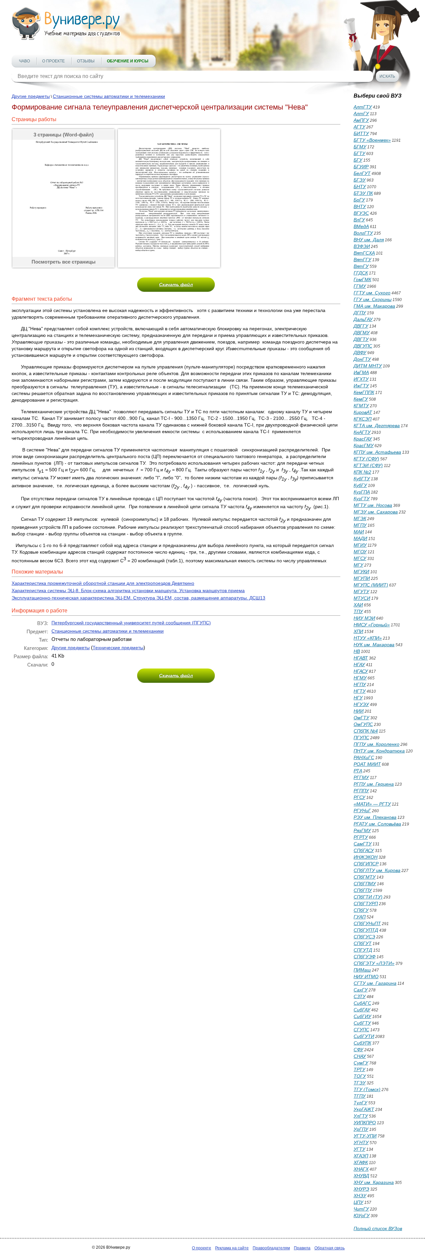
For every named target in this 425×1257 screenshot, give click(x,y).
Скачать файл (176, 284)
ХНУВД (361, 1175)
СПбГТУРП (366, 903)
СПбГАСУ (364, 850)
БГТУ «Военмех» (372, 140)
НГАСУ (361, 671)
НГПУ (360, 684)
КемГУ (361, 399)
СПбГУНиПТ (367, 923)
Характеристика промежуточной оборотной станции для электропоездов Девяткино (103, 583)
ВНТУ (360, 206)
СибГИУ (362, 1016)
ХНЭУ (360, 1195)
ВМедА (361, 226)
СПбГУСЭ (364, 936)
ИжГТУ (361, 385)
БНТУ (360, 186)
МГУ (358, 565)
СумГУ (361, 1062)
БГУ (358, 160)
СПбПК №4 (366, 731)
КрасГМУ (364, 445)
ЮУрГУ (362, 1215)
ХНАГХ (361, 1169)
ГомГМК (362, 279)
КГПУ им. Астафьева (377, 452)
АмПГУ (361, 120)
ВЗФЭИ (362, 246)
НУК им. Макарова (374, 644)
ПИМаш (362, 970)
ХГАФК (361, 1162)
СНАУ (360, 1056)
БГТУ (359, 153)
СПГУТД (363, 950)
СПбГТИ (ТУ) (368, 897)
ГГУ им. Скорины (372, 299)
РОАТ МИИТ (367, 764)
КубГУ (360, 485)
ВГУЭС (361, 213)
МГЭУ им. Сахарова (376, 511)
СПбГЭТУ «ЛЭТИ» (374, 963)
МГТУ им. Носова (373, 505)
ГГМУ (360, 286)
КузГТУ (362, 498)
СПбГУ (361, 910)
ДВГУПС (363, 346)
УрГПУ (361, 1129)
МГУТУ (361, 591)
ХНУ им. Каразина (374, 1182)
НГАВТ (361, 658)
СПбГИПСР (366, 863)
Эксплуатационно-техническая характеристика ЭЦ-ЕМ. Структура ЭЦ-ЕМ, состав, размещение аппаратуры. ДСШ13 (138, 597)
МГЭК (360, 518)
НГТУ (360, 691)
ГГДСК (361, 272)
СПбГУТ (363, 943)
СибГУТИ (364, 1036)
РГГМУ (361, 777)
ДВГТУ (361, 339)
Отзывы (86, 61)
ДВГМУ (362, 332)
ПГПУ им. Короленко (376, 744)
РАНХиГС (364, 757)
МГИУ (360, 545)
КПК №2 (362, 472)
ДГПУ (360, 312)
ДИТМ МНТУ (368, 365)
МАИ (359, 531)
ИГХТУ (361, 379)
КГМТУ (361, 405)
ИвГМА (361, 372)
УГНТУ (361, 1142)
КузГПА (362, 492)
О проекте (53, 61)
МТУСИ (362, 598)
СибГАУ (362, 1009)
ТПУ (358, 611)
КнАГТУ (362, 432)
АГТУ (359, 126)
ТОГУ (360, 1076)
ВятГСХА (364, 253)
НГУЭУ (361, 704)
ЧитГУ (361, 1209)
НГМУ (360, 677)
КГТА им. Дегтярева (377, 425)
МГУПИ (362, 578)
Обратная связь (329, 1248)
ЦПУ (358, 1202)
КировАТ (363, 412)
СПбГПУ (363, 890)
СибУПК (362, 1043)
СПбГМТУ (365, 877)
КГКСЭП (363, 419)
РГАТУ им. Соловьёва (377, 823)
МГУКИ (361, 571)
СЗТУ (360, 996)
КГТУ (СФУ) (366, 458)
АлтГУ (361, 113)
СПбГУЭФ (365, 956)
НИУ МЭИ (364, 618)
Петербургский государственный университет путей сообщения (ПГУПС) (131, 622)
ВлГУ (359, 219)
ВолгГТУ (363, 233)
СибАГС (362, 1003)
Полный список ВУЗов (378, 1228)
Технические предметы (118, 647)
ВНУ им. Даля (369, 239)
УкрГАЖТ (364, 1109)
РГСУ (359, 797)
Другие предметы (31, 96)
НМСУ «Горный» (372, 624)
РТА (358, 770)
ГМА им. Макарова (374, 306)
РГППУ (361, 790)
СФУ (358, 1049)
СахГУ (361, 989)
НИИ (359, 711)
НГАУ (359, 664)
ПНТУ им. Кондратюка (379, 750)
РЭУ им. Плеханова (375, 817)
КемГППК (364, 392)
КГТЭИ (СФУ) (368, 465)
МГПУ (360, 525)
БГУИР (361, 166)
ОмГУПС (363, 724)
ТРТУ (359, 1069)
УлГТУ (361, 1116)
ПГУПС (361, 737)
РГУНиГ (362, 810)
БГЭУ (360, 180)
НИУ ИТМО (366, 976)
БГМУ (360, 146)
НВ (357, 651)
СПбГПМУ (365, 883)
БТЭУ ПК (363, 193)
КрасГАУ (363, 438)
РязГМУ (362, 830)
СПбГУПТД (366, 930)
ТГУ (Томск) (367, 1089)
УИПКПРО (365, 1122)
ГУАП (360, 916)
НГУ (358, 697)
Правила (302, 1248)
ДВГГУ (361, 326)
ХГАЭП (361, 1155)
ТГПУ (360, 1096)
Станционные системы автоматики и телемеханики (109, 96)
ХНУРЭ (361, 1189)
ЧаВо (24, 61)
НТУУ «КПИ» (368, 638)
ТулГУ (360, 1102)
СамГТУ (363, 843)
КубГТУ (362, 478)
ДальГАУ (363, 319)
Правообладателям (271, 1248)
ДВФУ (360, 352)
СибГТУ (362, 1023)
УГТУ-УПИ (365, 1136)
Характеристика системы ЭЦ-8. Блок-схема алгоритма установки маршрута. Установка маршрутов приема (128, 590)
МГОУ (360, 551)
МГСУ (360, 558)
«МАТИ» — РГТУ (372, 804)
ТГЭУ (360, 1082)
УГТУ (359, 1149)
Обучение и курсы (127, 61)
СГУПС (361, 1029)
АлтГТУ (363, 107)
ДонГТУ (362, 359)
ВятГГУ (362, 259)
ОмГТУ (361, 717)
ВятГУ (361, 266)
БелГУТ (362, 173)
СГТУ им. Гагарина (375, 983)
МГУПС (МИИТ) (371, 585)
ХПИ (358, 631)
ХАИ (358, 604)
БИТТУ (361, 133)
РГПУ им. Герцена (374, 784)
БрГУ (359, 199)
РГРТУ (361, 837)
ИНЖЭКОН (366, 857)
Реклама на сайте (232, 1248)
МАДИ (360, 538)
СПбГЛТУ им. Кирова (377, 870)
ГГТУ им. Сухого (372, 292)
